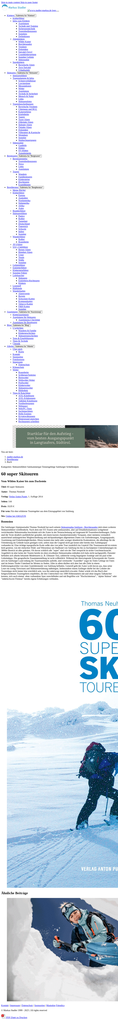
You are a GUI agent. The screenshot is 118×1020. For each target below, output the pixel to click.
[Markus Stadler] (29, 10)
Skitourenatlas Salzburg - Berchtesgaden (79, 527)
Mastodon (50, 1005)
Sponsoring (39, 1005)
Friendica (60, 1005)
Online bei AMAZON (16, 516)
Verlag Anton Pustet (18, 496)
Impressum (15, 1005)
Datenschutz (27, 1005)
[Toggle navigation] (58, 11)
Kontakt (4, 1005)
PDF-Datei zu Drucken (16, 1017)
